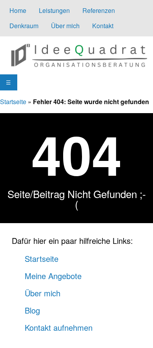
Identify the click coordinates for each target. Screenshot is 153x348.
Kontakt (102, 25)
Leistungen (54, 10)
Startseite (13, 101)
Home (17, 10)
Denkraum (23, 25)
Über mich (65, 25)
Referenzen (98, 10)
